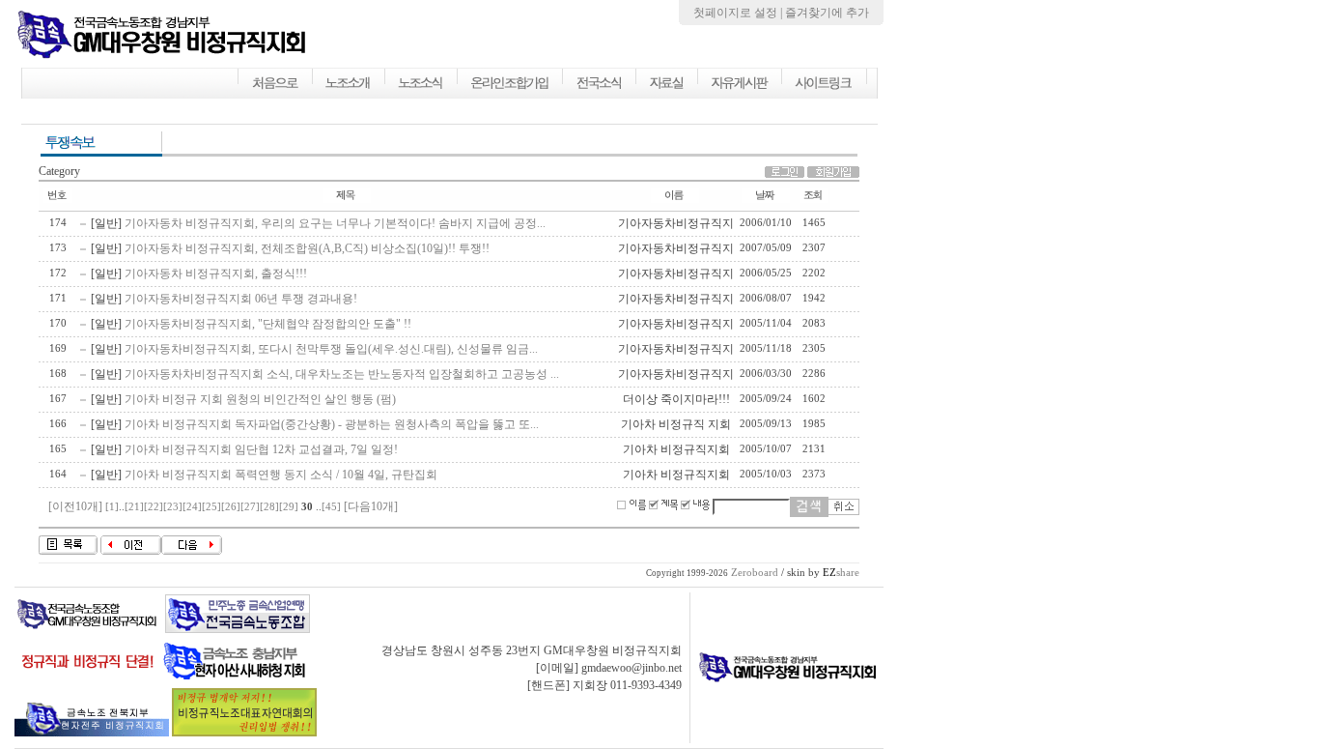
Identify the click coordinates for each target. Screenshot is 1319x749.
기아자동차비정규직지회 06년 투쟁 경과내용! (241, 298)
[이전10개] (75, 506)
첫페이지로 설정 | (739, 12)
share (841, 572)
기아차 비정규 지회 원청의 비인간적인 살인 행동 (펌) (260, 399)
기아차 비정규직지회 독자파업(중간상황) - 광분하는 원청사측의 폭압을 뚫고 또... (332, 424)
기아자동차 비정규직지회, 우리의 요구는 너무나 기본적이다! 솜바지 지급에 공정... (335, 223)
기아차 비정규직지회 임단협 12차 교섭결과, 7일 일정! (261, 449)
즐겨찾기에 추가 (827, 12)
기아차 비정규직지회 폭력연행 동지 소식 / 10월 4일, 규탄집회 (281, 474)
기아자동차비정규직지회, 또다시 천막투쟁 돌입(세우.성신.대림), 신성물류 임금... (331, 349)
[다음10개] (371, 506)
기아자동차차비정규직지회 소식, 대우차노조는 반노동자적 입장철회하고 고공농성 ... (342, 374)
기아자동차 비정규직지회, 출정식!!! (216, 273)
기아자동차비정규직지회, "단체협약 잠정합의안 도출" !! (268, 324)
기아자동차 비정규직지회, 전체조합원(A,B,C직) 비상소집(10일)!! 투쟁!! (307, 248)
